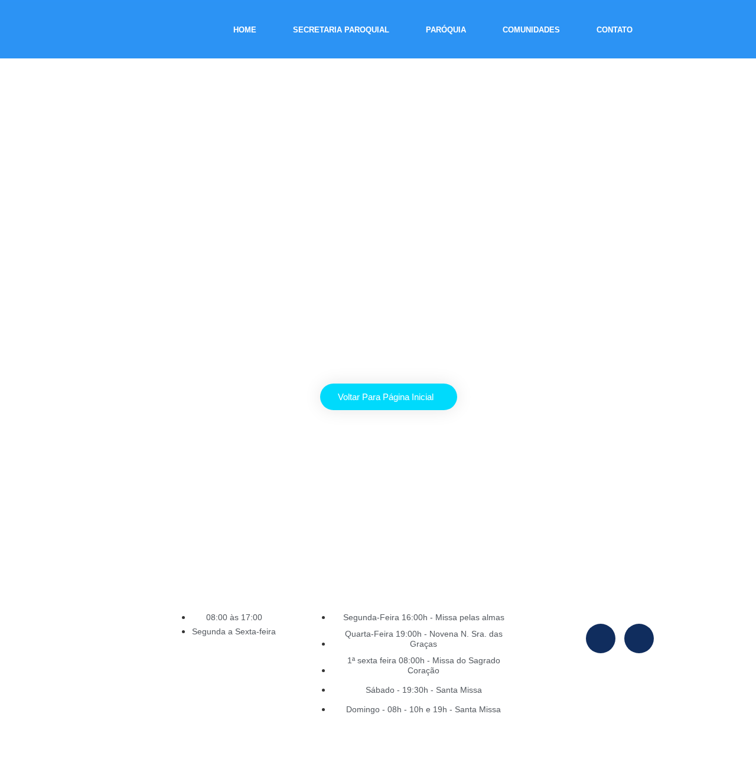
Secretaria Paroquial (341, 29)
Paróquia (446, 29)
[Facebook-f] (600, 638)
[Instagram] (639, 638)
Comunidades (531, 29)
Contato (615, 29)
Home (244, 29)
